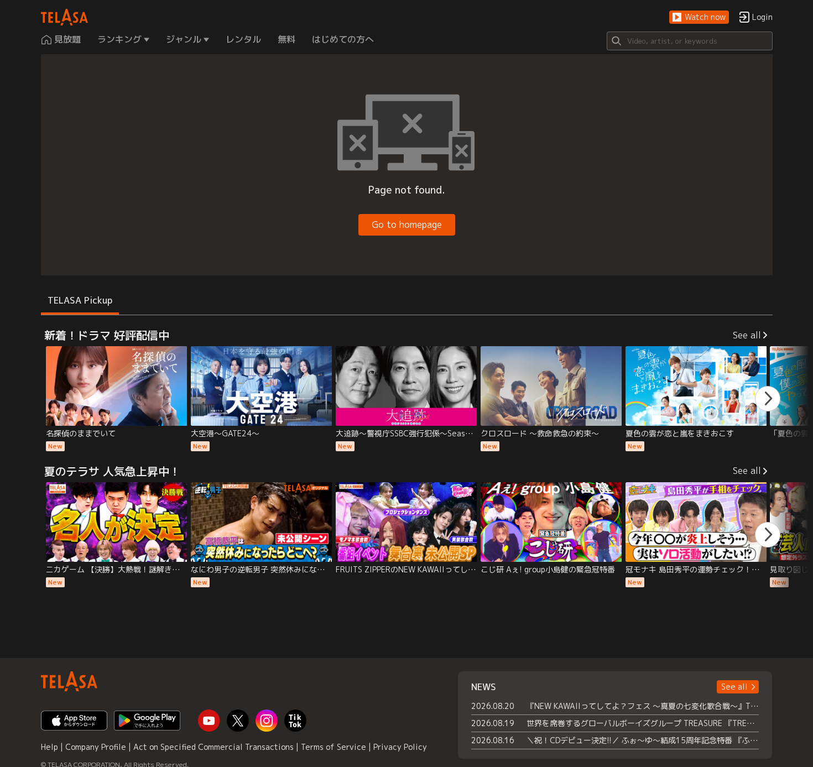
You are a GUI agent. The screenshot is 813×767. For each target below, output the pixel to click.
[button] (699, 17)
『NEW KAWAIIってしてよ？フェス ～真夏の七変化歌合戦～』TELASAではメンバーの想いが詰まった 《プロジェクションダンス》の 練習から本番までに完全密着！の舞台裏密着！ (643, 706)
